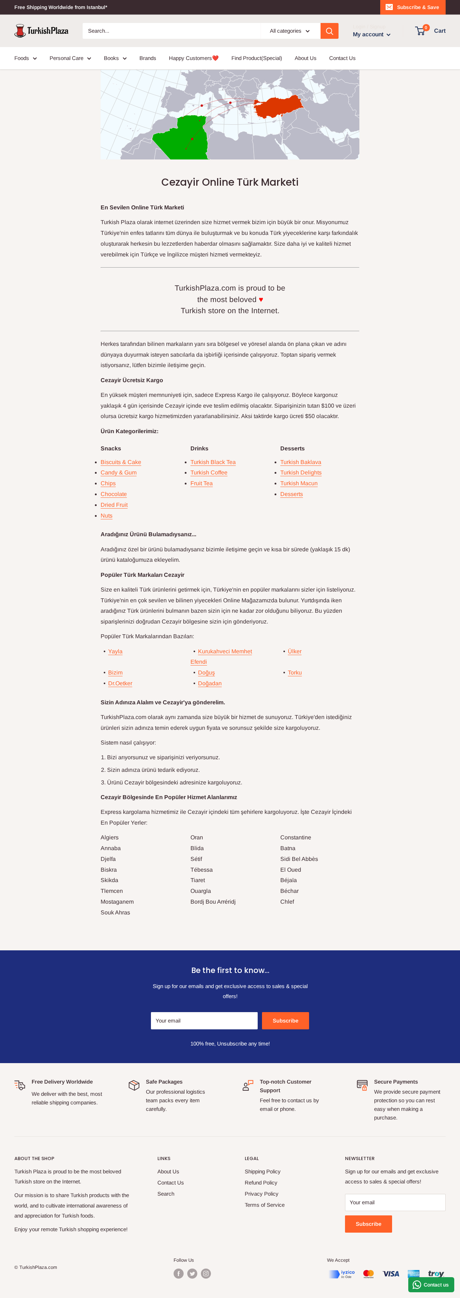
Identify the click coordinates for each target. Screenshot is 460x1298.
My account (369, 34)
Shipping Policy (263, 1171)
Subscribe (285, 1020)
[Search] (330, 31)
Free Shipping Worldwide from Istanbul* (60, 7)
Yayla (115, 651)
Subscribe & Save (418, 7)
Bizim (115, 672)
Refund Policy (261, 1182)
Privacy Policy (262, 1194)
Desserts (291, 494)
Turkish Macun (299, 483)
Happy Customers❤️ (194, 58)
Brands (147, 58)
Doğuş (206, 672)
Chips (108, 483)
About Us (306, 58)
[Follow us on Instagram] (206, 1274)
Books (111, 58)
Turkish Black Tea (213, 462)
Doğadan (210, 683)
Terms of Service (265, 1205)
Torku (295, 672)
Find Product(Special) (256, 58)
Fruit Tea (201, 483)
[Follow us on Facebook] (179, 1274)
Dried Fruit (114, 505)
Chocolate (114, 494)
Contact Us (342, 58)
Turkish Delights (301, 472)
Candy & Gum (119, 472)
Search (165, 1194)
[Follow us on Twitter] (192, 1274)
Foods (21, 58)
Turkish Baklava (300, 462)
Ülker (295, 651)
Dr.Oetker (120, 683)
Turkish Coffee (208, 472)
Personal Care (66, 58)
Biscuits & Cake (121, 462)
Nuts (106, 516)
